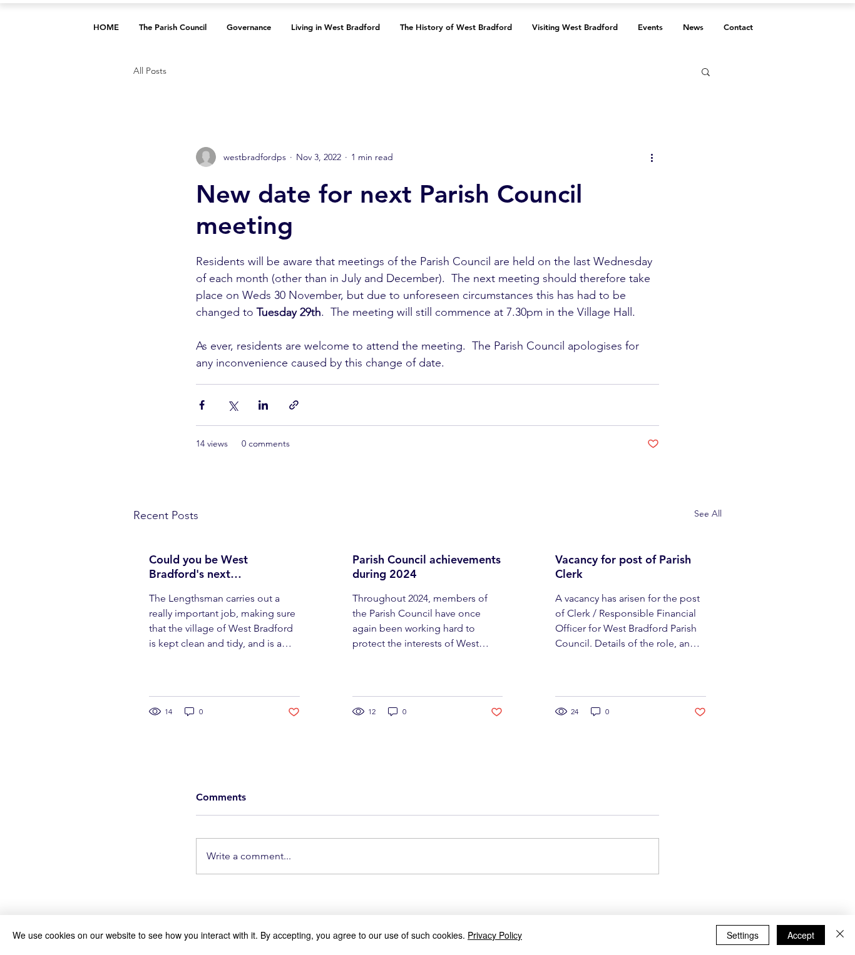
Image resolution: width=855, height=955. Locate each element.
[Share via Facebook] (202, 405)
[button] (706, 71)
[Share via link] (294, 405)
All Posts (149, 70)
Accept (800, 935)
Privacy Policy (495, 935)
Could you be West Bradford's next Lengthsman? (198, 566)
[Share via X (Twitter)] (232, 405)
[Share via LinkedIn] (263, 405)
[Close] (839, 935)
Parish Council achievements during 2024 (426, 566)
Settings (743, 935)
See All (708, 513)
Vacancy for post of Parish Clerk (623, 566)
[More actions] (651, 156)
